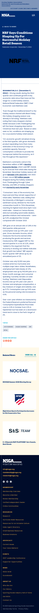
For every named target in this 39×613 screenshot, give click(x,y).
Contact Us (7, 600)
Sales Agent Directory (11, 527)
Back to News (10, 27)
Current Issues (8, 544)
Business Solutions (10, 534)
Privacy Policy (23, 609)
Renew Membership (10, 499)
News (5, 568)
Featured (5, 47)
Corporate (13, 47)
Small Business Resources (13, 531)
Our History (7, 589)
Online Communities (10, 506)
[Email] (11, 341)
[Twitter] (8, 341)
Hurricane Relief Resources (13, 520)
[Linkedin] (6, 341)
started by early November (17, 187)
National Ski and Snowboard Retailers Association (15, 5)
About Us (7, 581)
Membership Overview (11, 491)
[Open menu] (33, 15)
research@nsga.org (10, 476)
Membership (8, 487)
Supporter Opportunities (12, 562)
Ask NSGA (6, 596)
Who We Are (7, 585)
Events (6, 554)
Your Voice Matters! (10, 548)
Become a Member (30, 8)
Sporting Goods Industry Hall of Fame (17, 593)
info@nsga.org (9, 469)
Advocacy (7, 540)
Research (6, 516)
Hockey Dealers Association (12, 2)
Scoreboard (7, 575)
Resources (7, 512)
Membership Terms (10, 609)
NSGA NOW (7, 572)
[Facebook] (4, 341)
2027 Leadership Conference (14, 558)
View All (29, 355)
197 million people (22, 177)
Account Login (16, 8)
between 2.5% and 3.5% (17, 174)
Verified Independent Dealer (14, 502)
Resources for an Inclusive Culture (16, 523)
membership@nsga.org (12, 472)
